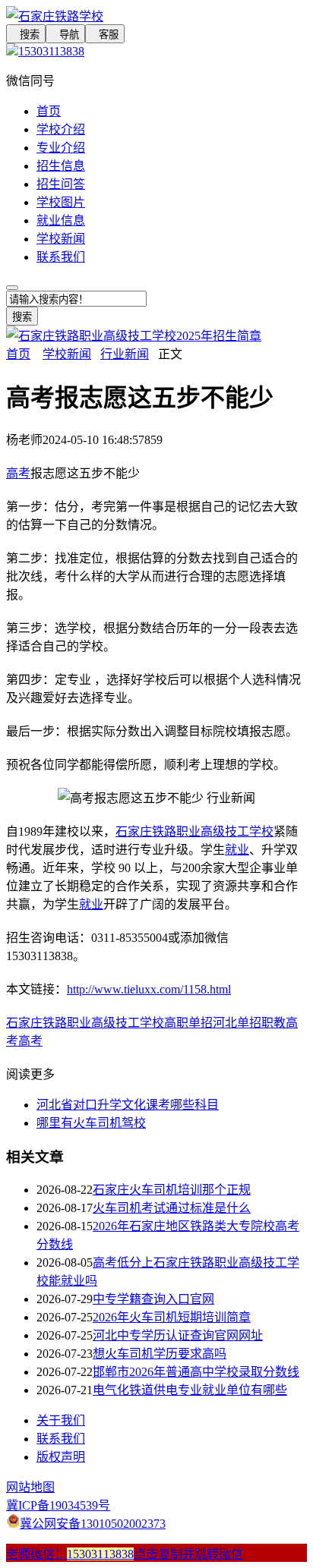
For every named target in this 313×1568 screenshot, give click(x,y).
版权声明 (60, 1456)
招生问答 (60, 184)
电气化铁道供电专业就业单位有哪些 (190, 1390)
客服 (105, 34)
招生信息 (60, 165)
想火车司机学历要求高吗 (159, 1353)
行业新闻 (124, 354)
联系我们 (60, 256)
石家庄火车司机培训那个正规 (172, 1189)
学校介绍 (60, 129)
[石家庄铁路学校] (156, 15)
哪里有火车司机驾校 (91, 1122)
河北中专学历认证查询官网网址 (178, 1335)
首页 (48, 111)
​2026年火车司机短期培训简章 (172, 1317)
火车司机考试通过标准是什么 (172, 1207)
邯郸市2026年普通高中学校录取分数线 (196, 1371)
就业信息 (60, 220)
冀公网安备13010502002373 (93, 1523)
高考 (18, 473)
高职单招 (188, 1022)
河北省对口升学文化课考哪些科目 (127, 1104)
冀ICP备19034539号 (58, 1505)
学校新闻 (60, 238)
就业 (237, 849)
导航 (65, 34)
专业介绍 (60, 147)
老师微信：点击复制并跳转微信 (124, 1554)
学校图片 (60, 202)
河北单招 (237, 1022)
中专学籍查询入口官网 (153, 1298)
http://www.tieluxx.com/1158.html (149, 989)
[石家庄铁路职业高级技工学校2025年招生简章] (133, 335)
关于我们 (60, 1420)
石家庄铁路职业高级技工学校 (194, 831)
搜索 (26, 34)
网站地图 (30, 1487)
